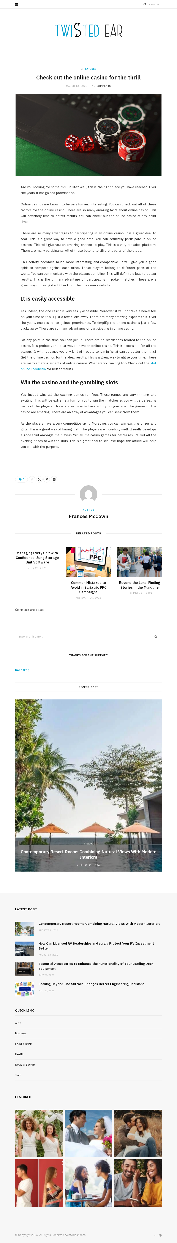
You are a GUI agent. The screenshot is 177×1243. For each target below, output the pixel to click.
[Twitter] (39, 479)
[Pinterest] (46, 479)
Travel (88, 843)
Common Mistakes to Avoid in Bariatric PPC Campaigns (88, 587)
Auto (18, 1023)
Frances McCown (88, 516)
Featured (90, 68)
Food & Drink (23, 1044)
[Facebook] (32, 479)
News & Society (25, 1064)
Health (19, 1054)
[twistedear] (88, 30)
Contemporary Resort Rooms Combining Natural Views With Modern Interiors (88, 854)
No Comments (101, 85)
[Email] (54, 479)
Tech (18, 1075)
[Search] (145, 4)
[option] (88, 785)
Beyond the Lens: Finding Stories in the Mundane (139, 585)
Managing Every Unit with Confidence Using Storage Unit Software (37, 557)
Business (21, 1033)
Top (159, 1235)
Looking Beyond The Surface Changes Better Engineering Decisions (91, 984)
